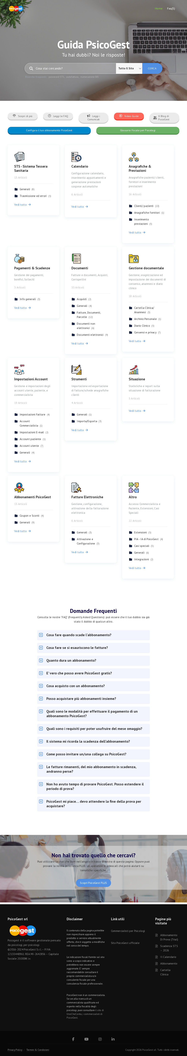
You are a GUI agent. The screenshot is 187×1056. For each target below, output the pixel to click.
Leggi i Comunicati (93, 117)
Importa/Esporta (89, 421)
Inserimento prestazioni (143, 221)
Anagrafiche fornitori (149, 212)
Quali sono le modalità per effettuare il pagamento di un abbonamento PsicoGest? (92, 713)
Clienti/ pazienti (146, 206)
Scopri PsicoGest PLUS (93, 883)
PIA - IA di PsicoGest (148, 539)
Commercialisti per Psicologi (128, 931)
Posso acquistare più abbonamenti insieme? (81, 698)
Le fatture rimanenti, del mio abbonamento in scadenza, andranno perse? (91, 769)
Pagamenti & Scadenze (32, 268)
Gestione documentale (146, 268)
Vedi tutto (21, 204)
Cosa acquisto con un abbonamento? (75, 685)
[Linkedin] (113, 1039)
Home (159, 8)
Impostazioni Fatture (35, 414)
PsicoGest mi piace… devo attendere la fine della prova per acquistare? (93, 803)
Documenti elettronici (92, 334)
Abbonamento (168, 963)
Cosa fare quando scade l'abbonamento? (78, 635)
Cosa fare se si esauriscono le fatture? (77, 647)
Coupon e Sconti (32, 515)
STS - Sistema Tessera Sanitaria (30, 168)
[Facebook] (73, 1039)
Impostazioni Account (31, 379)
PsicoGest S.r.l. (32, 949)
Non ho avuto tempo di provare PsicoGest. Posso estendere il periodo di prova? (95, 786)
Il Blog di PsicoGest (163, 117)
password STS (56, 76)
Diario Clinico (144, 325)
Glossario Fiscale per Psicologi (137, 130)
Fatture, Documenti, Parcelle (89, 315)
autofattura (72, 76)
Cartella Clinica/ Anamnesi (144, 310)
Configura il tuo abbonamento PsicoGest (49, 130)
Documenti (79, 268)
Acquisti (84, 299)
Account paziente (33, 439)
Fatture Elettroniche (87, 497)
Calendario (79, 166)
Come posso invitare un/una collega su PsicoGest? (86, 754)
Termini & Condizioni (37, 1049)
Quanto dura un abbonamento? (71, 660)
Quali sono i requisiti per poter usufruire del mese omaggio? (94, 728)
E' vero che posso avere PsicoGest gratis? (79, 673)
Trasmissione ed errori (35, 196)
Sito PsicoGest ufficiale (125, 943)
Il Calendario (168, 957)
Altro (133, 497)
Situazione (137, 379)
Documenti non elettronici (86, 326)
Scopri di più (25, 116)
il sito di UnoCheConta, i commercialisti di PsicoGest (85, 1014)
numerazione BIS (90, 76)
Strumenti (79, 379)
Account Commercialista (31, 423)
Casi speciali (144, 546)
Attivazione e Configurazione (88, 541)
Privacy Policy (15, 1049)
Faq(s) (171, 8)
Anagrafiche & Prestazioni (140, 168)
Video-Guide (131, 116)
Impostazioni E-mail (34, 432)
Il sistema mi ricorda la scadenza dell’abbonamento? (88, 741)
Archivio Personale (147, 319)
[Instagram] (100, 1039)
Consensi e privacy (147, 332)
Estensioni (142, 532)
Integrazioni (143, 559)
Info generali (30, 299)
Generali (27, 189)
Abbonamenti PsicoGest (32, 497)
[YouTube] (86, 1039)
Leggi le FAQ (60, 116)
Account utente (31, 445)
